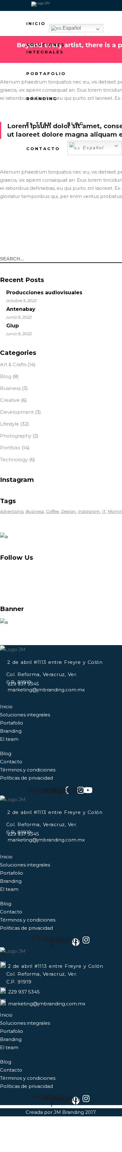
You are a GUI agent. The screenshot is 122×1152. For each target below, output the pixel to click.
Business (10, 388)
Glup (12, 326)
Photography (15, 436)
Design (68, 511)
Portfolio (10, 448)
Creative (10, 400)
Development (17, 412)
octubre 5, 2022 (21, 300)
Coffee (52, 511)
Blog (5, 376)
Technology (14, 459)
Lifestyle (9, 424)
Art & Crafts (13, 364)
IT (103, 511)
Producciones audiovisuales (44, 293)
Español (71, 28)
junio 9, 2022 (19, 317)
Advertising (11, 511)
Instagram (89, 511)
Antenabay (20, 309)
